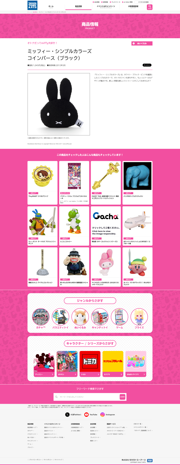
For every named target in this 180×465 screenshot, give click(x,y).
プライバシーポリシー (35, 459)
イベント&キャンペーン (106, 6)
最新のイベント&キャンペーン (53, 427)
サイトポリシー (48, 459)
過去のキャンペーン (50, 434)
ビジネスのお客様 (143, 2)
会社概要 (92, 427)
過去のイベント (48, 430)
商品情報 (78, 6)
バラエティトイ (32, 434)
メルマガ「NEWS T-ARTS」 (115, 434)
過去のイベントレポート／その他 (53, 437)
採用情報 (105, 2)
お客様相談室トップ (76, 427)
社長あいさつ (94, 430)
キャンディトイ (32, 440)
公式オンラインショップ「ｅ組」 (116, 427)
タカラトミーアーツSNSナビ (115, 430)
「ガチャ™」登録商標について (142, 430)
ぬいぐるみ (142, 43)
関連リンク (93, 440)
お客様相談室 (133, 6)
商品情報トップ (32, 427)
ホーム (51, 6)
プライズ (30, 447)
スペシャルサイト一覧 (140, 427)
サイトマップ (58, 459)
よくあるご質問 (128, 2)
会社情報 (96, 2)
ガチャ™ (30, 430)
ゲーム (29, 444)
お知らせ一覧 (137, 423)
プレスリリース (115, 2)
